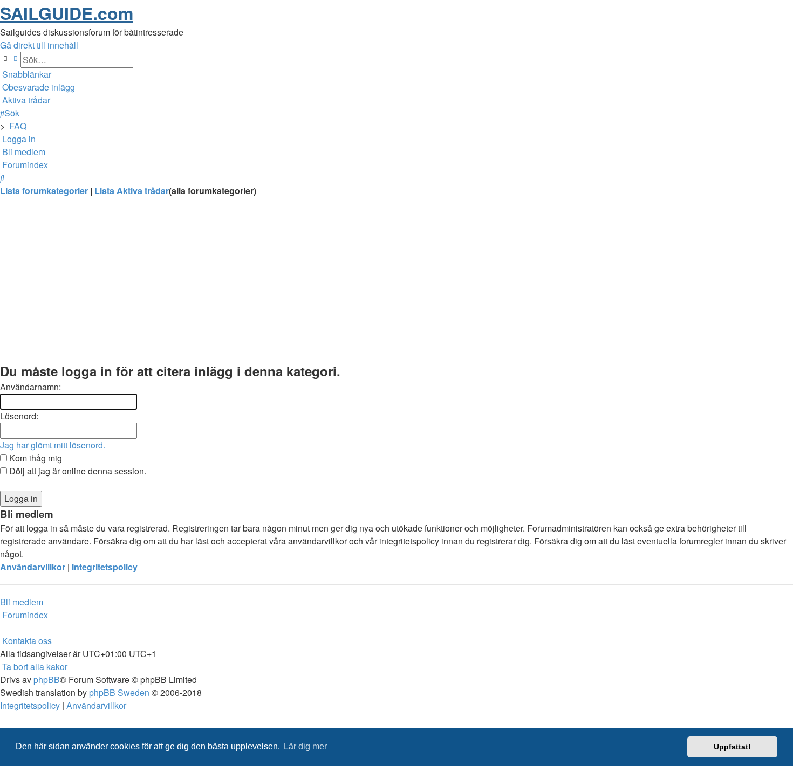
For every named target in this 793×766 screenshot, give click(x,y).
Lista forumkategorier (45, 190)
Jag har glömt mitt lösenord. (52, 445)
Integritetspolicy (105, 567)
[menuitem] (37, 87)
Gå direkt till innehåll (39, 45)
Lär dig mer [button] (305, 746)
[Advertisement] (323, 285)
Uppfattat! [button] (732, 746)
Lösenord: (19, 416)
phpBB (46, 679)
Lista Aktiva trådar (131, 190)
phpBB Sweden (119, 692)
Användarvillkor (32, 567)
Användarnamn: (30, 387)
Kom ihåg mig (34, 458)
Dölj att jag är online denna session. (76, 471)
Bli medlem (21, 602)
